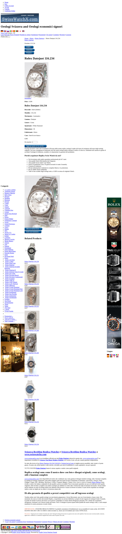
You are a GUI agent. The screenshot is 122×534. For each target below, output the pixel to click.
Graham (7, 225)
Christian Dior (9, 210)
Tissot (6, 304)
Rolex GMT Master (11, 282)
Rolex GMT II (9, 280)
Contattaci (56, 35)
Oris (6, 244)
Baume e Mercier (10, 193)
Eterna (6, 217)
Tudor (6, 306)
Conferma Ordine (10, 11)
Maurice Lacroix (10, 239)
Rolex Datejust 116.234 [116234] (50, 463)
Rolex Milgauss (10, 285)
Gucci (6, 227)
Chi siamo (49, 35)
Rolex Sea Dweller (11, 294)
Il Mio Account (9, 6)
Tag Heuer (8, 301)
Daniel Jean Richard (11, 213)
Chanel (7, 207)
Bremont (7, 200)
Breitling (7, 198)
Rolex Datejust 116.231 (32, 306)
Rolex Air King (10, 260)
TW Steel (7, 308)
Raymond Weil (9, 256)
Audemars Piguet (10, 191)
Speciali (6, 35)
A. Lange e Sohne (10, 190)
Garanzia (68, 35)
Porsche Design (9, 253)
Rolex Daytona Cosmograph (14, 277)
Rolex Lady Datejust (11, 284)
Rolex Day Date (10, 273)
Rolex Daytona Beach (12, 275)
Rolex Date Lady (10, 263)
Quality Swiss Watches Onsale (21, 532)
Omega (7, 243)
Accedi (7, 7)
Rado (6, 255)
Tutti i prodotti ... (10, 321)
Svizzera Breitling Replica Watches (42, 452)
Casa (2, 35)
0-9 (39, 530)
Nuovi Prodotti (14, 35)
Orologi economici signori (12, 520)
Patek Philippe (9, 249)
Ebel (6, 215)
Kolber (7, 236)
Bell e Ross (8, 195)
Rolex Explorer (10, 278)
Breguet (7, 196)
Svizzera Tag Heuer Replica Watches (51, 460)
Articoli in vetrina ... (11, 319)
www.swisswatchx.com (35, 454)
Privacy (50, 522)
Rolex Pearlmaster (10, 292)
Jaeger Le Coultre (10, 234)
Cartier (7, 203)
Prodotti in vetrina (25, 35)
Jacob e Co (8, 232)
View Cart (4, 33)
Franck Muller (9, 219)
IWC (6, 231)
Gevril (6, 222)
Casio (6, 205)
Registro (62, 35)
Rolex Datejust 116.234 (32, 261)
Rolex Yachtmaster (11, 297)
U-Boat (7, 309)
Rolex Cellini (9, 261)
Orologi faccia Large (67, 463)
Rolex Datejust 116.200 (32, 330)
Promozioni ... (9, 316)
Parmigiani (8, 248)
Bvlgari (7, 202)
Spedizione (34, 35)
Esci (6, 4)
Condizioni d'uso (21, 522)
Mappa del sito (57, 522)
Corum (7, 212)
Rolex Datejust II (10, 270)
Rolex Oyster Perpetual (12, 287)
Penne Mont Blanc (10, 251)
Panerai (7, 246)
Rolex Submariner (10, 296)
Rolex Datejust (39, 38)
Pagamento (42, 35)
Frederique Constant (11, 220)
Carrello (7, 9)
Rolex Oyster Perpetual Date (14, 289)
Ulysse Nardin (9, 311)
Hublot (7, 229)
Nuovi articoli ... (9, 318)
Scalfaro (7, 299)
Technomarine (9, 302)
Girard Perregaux (10, 224)
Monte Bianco (9, 241)
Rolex (31, 38)
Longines (7, 237)
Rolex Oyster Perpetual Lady (14, 290)
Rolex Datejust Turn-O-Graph (14, 272)
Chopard (7, 208)
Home (6, 2)
